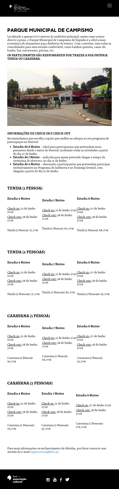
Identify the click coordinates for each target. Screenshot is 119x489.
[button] (15, 97)
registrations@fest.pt (44, 452)
